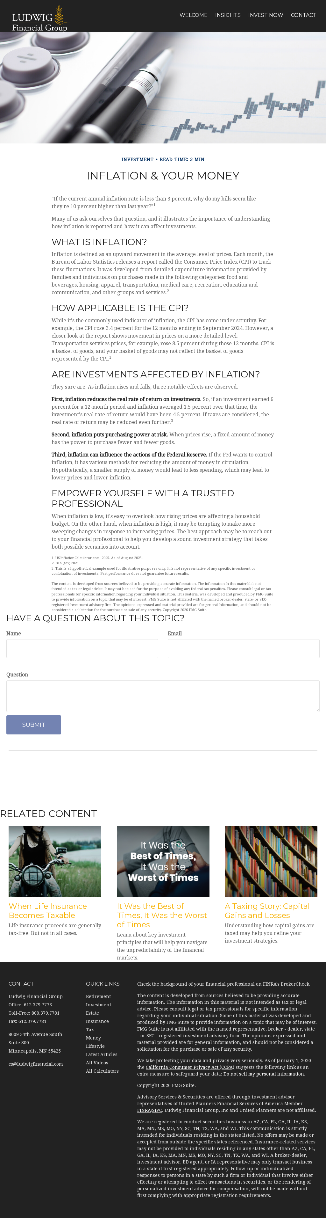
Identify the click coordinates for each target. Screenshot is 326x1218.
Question (17, 675)
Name (13, 634)
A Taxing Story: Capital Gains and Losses (267, 910)
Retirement (98, 996)
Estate (92, 1013)
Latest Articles (101, 1054)
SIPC (157, 1110)
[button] (194, 15)
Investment (98, 1004)
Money (93, 1037)
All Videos (97, 1062)
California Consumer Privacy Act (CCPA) (190, 1067)
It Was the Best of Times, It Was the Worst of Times (162, 915)
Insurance (97, 1021)
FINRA (144, 1110)
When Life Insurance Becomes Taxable (48, 910)
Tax (90, 1029)
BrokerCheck (295, 984)
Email (175, 634)
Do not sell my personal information (263, 1073)
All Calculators (102, 1071)
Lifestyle (95, 1046)
